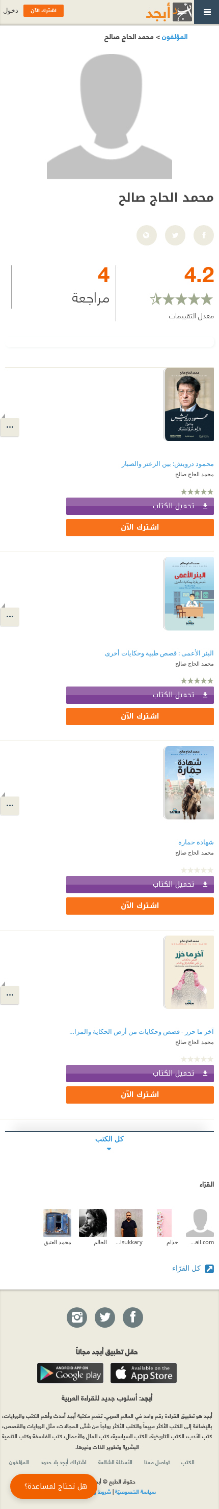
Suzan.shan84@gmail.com (200, 1242)
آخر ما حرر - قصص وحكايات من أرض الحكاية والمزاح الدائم (140, 1031)
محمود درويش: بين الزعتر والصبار (168, 463)
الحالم (100, 1242)
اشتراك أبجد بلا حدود (64, 1462)
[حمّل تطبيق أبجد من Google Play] (70, 1373)
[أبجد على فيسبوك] (132, 1318)
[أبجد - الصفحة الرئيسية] (156, 12)
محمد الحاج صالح (194, 474)
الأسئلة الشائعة (115, 1462)
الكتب (188, 1462)
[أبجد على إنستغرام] (76, 1318)
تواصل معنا (157, 1462)
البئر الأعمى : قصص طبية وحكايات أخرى (159, 653)
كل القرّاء (187, 1268)
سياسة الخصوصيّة (135, 1491)
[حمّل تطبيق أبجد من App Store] (143, 1373)
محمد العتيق (57, 1242)
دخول (10, 10)
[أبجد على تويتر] (104, 1318)
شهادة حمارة (196, 842)
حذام (172, 1242)
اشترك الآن (140, 527)
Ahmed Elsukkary (129, 1242)
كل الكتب (109, 1138)
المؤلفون (173, 36)
